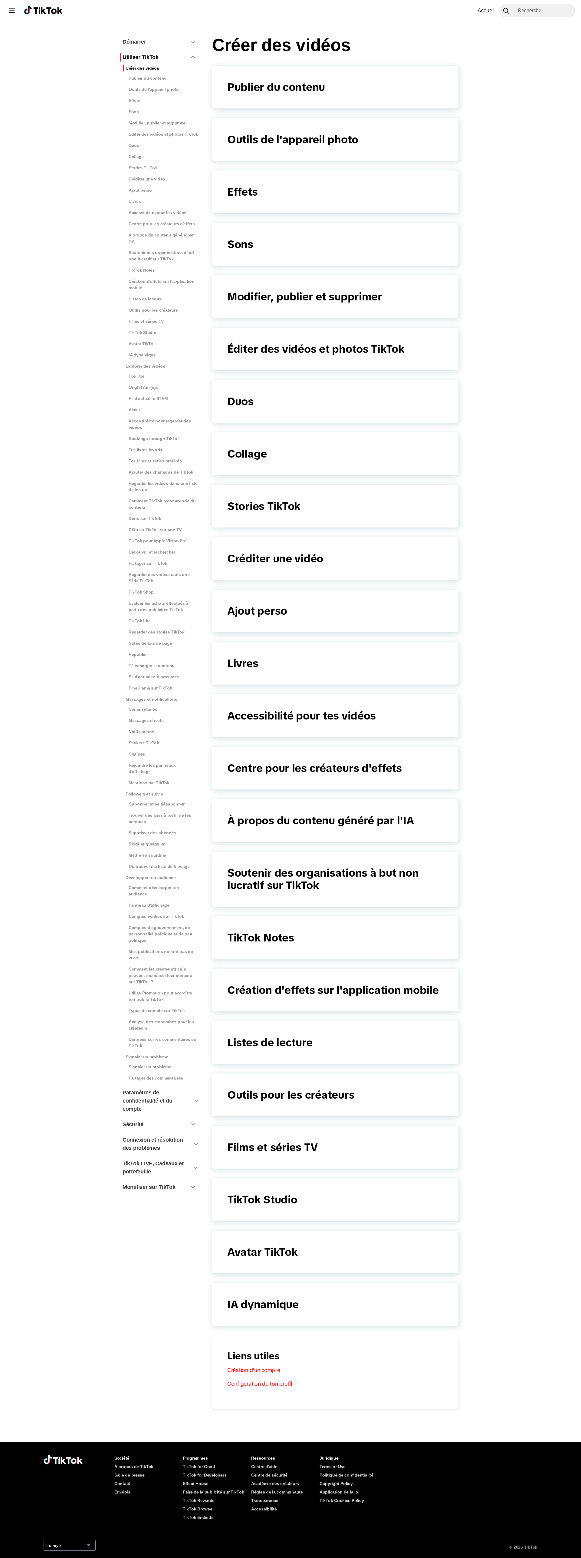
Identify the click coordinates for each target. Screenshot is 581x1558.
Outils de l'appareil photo (154, 89)
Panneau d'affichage (149, 905)
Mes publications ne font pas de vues (161, 954)
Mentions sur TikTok (149, 782)
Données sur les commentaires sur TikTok (163, 1042)
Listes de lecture (145, 298)
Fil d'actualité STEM (148, 398)
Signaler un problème (147, 1056)
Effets (134, 100)
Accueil (486, 11)
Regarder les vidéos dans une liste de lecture (163, 486)
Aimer (134, 409)
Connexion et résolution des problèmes (153, 1144)
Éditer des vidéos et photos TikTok (163, 134)
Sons (134, 111)
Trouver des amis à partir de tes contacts (160, 818)
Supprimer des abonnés (152, 832)
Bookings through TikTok (154, 438)
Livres (135, 201)
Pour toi (136, 376)
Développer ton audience (151, 877)
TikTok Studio (142, 332)
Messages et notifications (151, 699)
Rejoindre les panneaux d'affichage (152, 768)
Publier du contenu (148, 78)
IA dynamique (142, 354)
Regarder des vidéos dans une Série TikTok (159, 577)
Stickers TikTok (144, 742)
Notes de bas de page (150, 643)
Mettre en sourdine (147, 855)
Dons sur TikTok (145, 518)
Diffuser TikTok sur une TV (155, 529)
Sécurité (133, 1124)
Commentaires (143, 709)
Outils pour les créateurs (153, 310)
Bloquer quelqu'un (147, 844)
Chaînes (137, 754)
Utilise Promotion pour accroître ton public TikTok (160, 996)
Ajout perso (140, 190)
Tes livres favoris (145, 449)
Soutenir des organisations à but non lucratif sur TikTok (161, 255)
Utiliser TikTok (141, 57)
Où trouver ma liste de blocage (159, 866)
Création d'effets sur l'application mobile (162, 284)
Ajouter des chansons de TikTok (161, 472)
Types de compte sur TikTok (157, 1010)
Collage (136, 156)
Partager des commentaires (156, 1078)
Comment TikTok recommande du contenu (162, 504)
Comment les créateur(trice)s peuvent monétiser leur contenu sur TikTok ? (160, 975)
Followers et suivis (144, 794)
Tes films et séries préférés (155, 460)
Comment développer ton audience (154, 890)
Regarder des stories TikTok (157, 632)
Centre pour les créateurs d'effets (162, 223)
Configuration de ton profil (259, 1384)
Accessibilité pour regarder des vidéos (160, 424)
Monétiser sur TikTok (149, 1187)
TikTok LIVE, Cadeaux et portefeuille (153, 1167)
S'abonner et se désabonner (157, 804)
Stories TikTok (143, 167)
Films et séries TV (146, 321)
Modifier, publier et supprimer (158, 123)
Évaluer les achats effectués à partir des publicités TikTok (158, 606)
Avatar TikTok (142, 343)
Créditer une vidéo (147, 179)
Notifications (141, 731)
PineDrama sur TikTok (150, 688)
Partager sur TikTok (148, 563)
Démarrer (134, 42)
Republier (138, 654)
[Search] (508, 11)
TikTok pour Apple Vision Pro (157, 540)
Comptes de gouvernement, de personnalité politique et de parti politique (161, 934)
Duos (134, 145)
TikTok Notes (142, 270)
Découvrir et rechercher (152, 552)
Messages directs (146, 720)
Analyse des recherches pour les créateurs (161, 1024)
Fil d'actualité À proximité (154, 676)
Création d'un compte (253, 1370)
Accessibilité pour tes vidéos (157, 212)
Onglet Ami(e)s (143, 387)
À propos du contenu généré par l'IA (161, 238)
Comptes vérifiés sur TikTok (156, 916)
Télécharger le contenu (152, 665)
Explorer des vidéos (145, 366)
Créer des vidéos (142, 68)
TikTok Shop (141, 592)
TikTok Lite (140, 620)
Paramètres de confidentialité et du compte (147, 1101)
